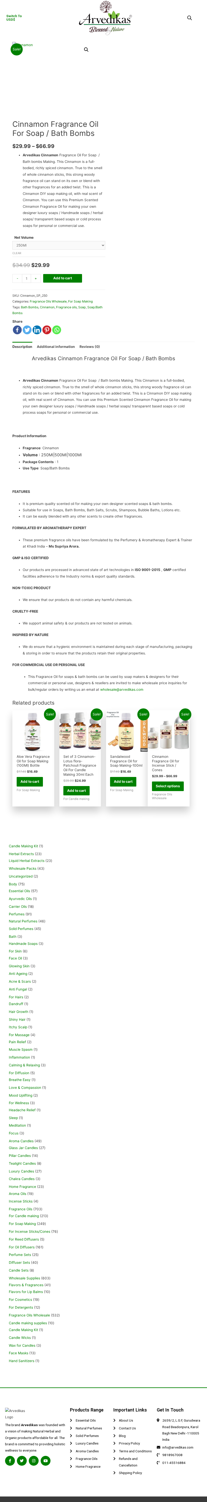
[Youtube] (45, 1461)
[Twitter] (27, 329)
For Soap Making (80, 301)
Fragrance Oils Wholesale (48, 301)
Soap (82, 307)
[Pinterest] (46, 329)
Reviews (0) (90, 347)
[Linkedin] (37, 329)
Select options (168, 786)
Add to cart (62, 278)
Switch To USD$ (14, 17)
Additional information (56, 347)
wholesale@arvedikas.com (121, 689)
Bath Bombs (29, 307)
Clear (16, 253)
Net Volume (24, 237)
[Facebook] (17, 329)
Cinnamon (47, 307)
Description (22, 347)
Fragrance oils (66, 307)
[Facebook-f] (10, 1461)
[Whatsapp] (56, 329)
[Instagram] (34, 1461)
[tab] (22, 347)
